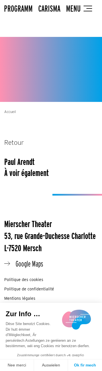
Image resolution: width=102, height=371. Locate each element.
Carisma (49, 8)
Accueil (10, 112)
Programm (18, 8)
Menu (73, 8)
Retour (14, 142)
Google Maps (29, 264)
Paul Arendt (19, 161)
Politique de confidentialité (29, 289)
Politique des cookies (23, 279)
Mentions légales (19, 298)
